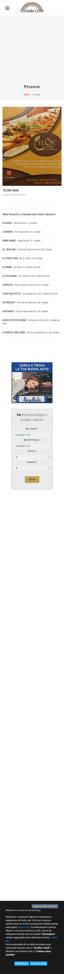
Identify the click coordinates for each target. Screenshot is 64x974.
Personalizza (22, 963)
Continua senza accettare (45, 906)
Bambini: (32, 462)
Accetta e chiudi (38, 963)
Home (26, 94)
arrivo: (33, 429)
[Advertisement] (32, 52)
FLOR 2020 (11, 190)
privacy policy (23, 927)
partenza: (33, 440)
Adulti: (32, 451)
